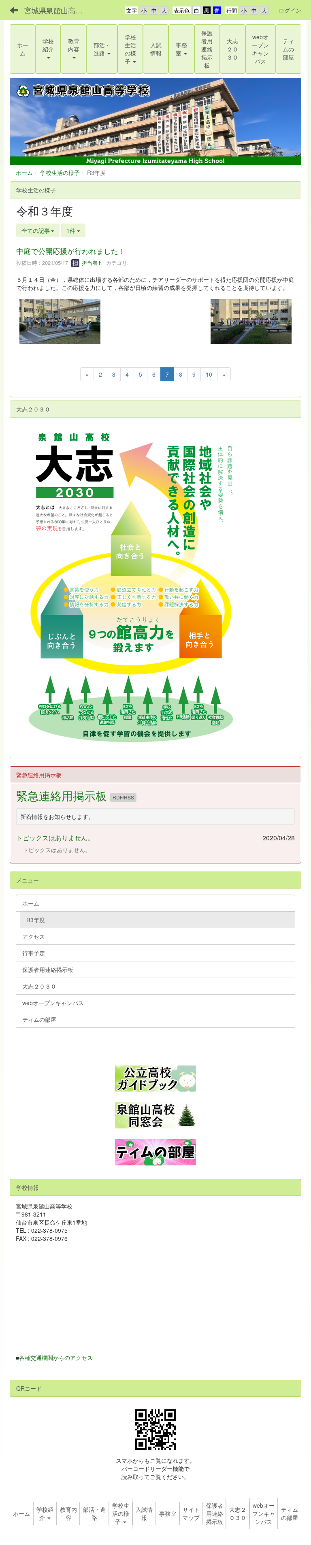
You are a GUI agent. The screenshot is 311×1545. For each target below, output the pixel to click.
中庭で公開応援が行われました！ (71, 250)
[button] (48, 49)
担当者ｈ (91, 262)
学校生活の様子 (60, 172)
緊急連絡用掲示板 (63, 795)
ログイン (290, 10)
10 (209, 374)
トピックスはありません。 (55, 837)
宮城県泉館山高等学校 (58, 10)
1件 (71, 230)
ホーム (24, 172)
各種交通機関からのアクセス (56, 1357)
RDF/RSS (123, 797)
